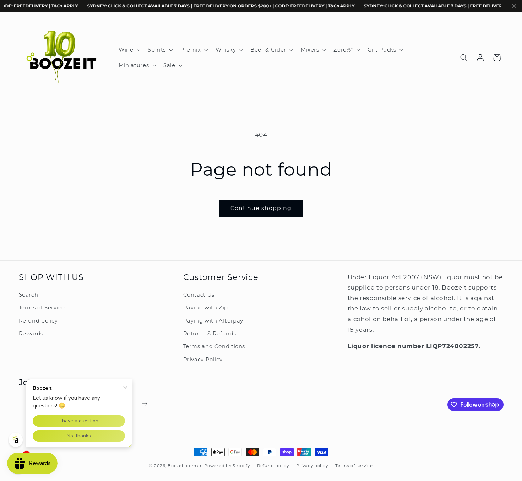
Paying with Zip (205, 307)
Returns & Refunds (209, 333)
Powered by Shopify (227, 465)
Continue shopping (261, 208)
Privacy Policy (203, 359)
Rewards (31, 333)
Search (28, 295)
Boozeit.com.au (185, 465)
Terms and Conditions (214, 346)
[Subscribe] (144, 403)
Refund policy (38, 321)
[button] (128, 50)
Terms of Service (42, 307)
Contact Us (198, 295)
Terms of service (354, 465)
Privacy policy (312, 465)
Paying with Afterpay (213, 321)
